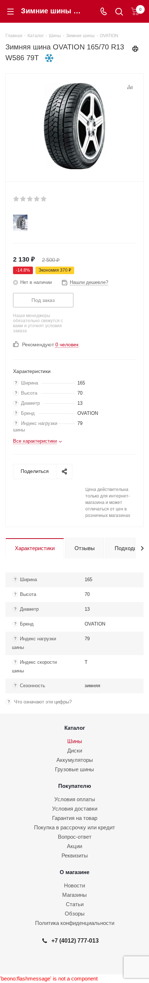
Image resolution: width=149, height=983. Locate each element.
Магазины (74, 895)
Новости (74, 885)
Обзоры (75, 913)
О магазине (74, 872)
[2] (23, 199)
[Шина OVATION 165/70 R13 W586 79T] (74, 126)
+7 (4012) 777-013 (75, 940)
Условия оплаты (74, 799)
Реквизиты (74, 855)
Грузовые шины (74, 769)
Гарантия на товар (74, 818)
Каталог (74, 728)
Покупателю (74, 786)
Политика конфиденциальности (74, 923)
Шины (74, 741)
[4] (37, 199)
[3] (30, 199)
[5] (44, 199)
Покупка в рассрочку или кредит (74, 827)
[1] (16, 199)
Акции (74, 846)
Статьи (75, 904)
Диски (74, 750)
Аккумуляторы (74, 760)
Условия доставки (74, 809)
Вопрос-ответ (74, 837)
